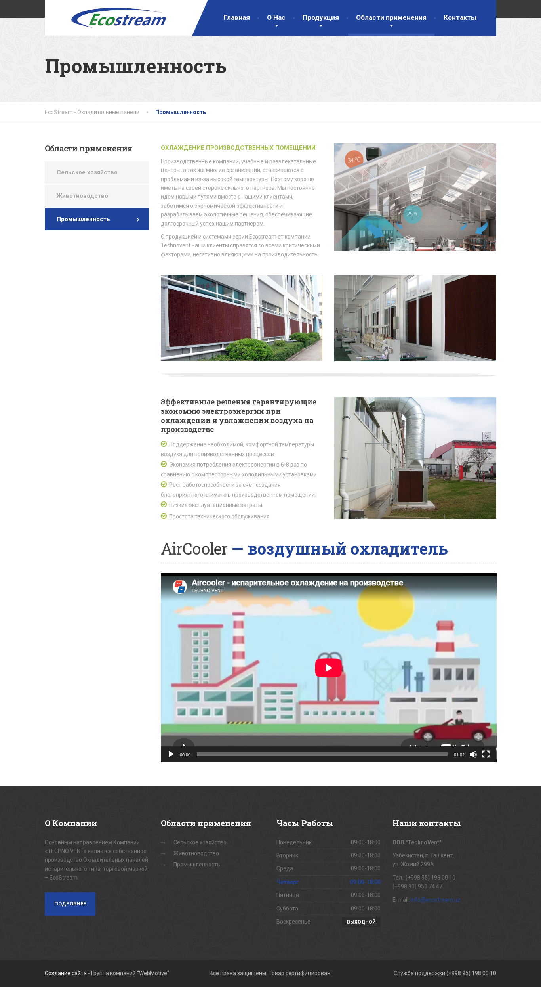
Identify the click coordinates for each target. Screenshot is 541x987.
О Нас (276, 17)
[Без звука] (473, 754)
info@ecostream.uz (436, 900)
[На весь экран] (486, 754)
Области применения (391, 17)
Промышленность (83, 219)
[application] (329, 667)
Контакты (460, 17)
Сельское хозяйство (87, 172)
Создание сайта (66, 973)
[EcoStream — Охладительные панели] (106, 18)
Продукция (321, 17)
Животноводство (82, 195)
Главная (237, 17)
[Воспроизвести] (171, 754)
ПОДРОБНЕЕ (70, 904)
